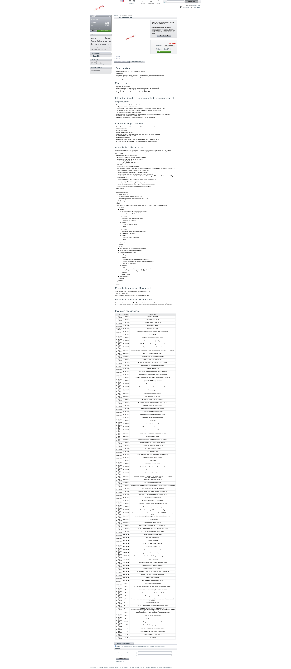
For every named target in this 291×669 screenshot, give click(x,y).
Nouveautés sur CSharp (97, 64)
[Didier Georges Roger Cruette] (105, 7)
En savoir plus (122, 62)
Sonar (108, 38)
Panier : (195, 7)
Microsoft (94, 49)
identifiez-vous (196, 5)
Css (105, 49)
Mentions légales (95, 70)
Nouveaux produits (102, 667)
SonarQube (96, 41)
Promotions (93, 667)
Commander (104, 30)
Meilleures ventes (113, 667)
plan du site (151, 3)
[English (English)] (121, 1)
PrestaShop (167, 667)
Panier (93, 16)
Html (99, 49)
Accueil (116, 15)
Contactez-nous (124, 667)
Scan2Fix (96, 56)
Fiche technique (137, 62)
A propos (93, 72)
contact (143, 3)
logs (109, 47)
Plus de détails (164, 35)
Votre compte (185, 7)
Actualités (95, 60)
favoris (158, 3)
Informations (96, 68)
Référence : (159, 49)
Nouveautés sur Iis (96, 62)
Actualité (137, 667)
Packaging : (159, 45)
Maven (94, 38)
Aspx (102, 49)
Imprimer (118, 56)
